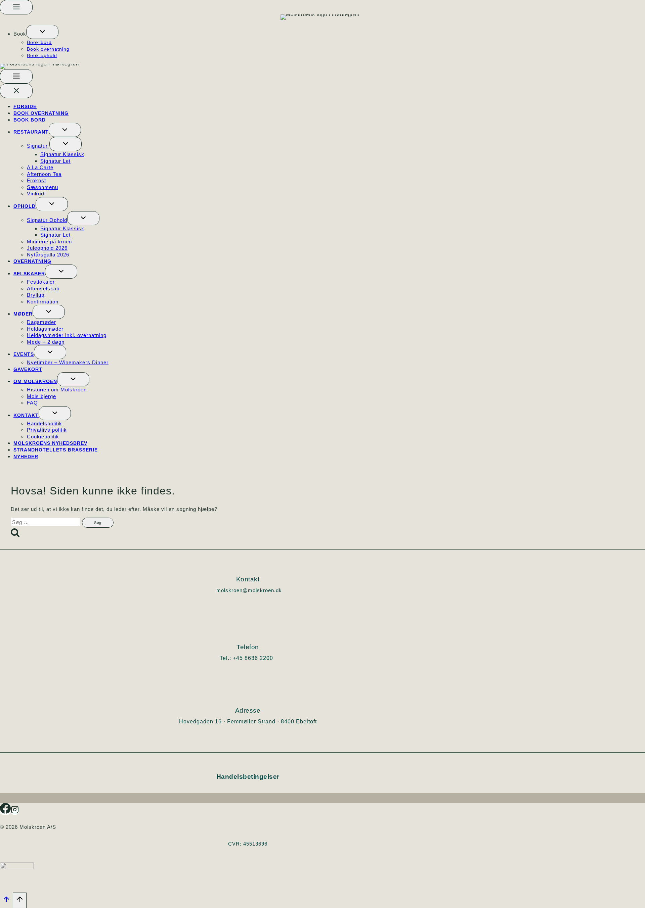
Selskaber (29, 273)
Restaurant (31, 132)
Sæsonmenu (42, 187)
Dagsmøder (41, 322)
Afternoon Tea (44, 174)
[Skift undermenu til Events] (50, 352)
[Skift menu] (16, 7)
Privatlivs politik (47, 430)
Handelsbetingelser (248, 776)
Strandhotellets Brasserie (55, 449)
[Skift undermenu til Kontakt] (55, 413)
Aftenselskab (43, 288)
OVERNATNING (32, 261)
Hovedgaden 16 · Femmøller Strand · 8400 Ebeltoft (248, 721)
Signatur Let (55, 161)
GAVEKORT (27, 369)
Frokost (36, 180)
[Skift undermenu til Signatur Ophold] (83, 218)
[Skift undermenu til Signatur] (65, 144)
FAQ (32, 402)
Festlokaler (41, 282)
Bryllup (35, 295)
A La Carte (40, 167)
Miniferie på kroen (49, 241)
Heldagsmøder (45, 329)
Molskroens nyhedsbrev (50, 443)
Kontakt (26, 415)
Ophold (24, 206)
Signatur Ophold (47, 220)
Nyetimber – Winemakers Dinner (68, 362)
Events (23, 354)
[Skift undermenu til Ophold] (52, 204)
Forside (25, 106)
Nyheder (25, 456)
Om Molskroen (35, 381)
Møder (23, 314)
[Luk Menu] (16, 91)
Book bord (39, 42)
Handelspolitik (44, 423)
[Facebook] (5, 812)
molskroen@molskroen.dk (249, 590)
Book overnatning (48, 49)
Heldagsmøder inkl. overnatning (66, 335)
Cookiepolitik (43, 436)
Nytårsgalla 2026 (48, 254)
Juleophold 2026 (47, 248)
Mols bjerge (41, 396)
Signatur (38, 146)
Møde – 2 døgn (45, 342)
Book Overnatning (41, 113)
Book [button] (19, 34)
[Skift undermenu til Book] (42, 32)
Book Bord (29, 120)
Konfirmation (42, 301)
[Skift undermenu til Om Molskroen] (73, 379)
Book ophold (42, 55)
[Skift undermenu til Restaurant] (65, 130)
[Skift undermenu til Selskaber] (61, 272)
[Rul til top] (6, 901)
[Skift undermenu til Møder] (49, 312)
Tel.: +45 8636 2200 (246, 658)
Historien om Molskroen (57, 389)
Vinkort (36, 193)
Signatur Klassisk (62, 154)
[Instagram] (15, 812)
